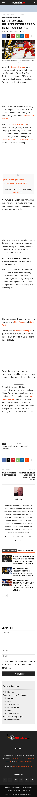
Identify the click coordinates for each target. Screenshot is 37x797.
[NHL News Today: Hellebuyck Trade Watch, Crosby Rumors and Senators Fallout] (7, 570)
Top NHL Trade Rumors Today (15, 14)
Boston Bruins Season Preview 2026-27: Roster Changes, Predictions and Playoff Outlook (23, 560)
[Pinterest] (13, 36)
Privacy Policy (16, 787)
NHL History (8, 710)
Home (3, 14)
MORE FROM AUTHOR (25, 551)
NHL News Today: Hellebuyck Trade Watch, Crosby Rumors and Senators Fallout (23, 572)
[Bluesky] (16, 541)
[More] (31, 36)
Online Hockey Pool (11, 720)
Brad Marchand (26, 140)
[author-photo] (18, 496)
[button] (3, 2)
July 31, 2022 (18, 192)
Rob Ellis (6, 31)
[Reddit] (22, 536)
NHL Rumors (8, 692)
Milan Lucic (24, 446)
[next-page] (6, 595)
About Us (7, 787)
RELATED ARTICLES (9, 551)
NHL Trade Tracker (11, 713)
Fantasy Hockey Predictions (6, 560)
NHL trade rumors (19, 124)
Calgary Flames (18, 67)
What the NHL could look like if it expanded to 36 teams (27, 476)
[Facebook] (4, 36)
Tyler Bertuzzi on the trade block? (9, 474)
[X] (8, 36)
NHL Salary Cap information (26, 758)
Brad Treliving (20, 444)
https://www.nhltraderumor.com (18, 502)
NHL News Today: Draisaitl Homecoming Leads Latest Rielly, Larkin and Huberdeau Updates (23, 585)
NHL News (5, 573)
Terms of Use (27, 787)
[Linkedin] (22, 36)
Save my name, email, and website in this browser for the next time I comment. (18, 664)
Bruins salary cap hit (23, 331)
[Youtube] (31, 536)
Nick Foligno (19, 322)
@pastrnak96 (8, 179)
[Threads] (20, 541)
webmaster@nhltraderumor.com (22, 766)
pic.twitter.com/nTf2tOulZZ (15, 183)
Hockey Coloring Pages (13, 716)
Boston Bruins (11, 444)
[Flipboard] (10, 536)
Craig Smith (16, 446)
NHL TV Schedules (11, 704)
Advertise (17, 790)
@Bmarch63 (20, 179)
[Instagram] (14, 536)
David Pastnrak (8, 140)
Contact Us (26, 790)
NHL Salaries (8, 698)
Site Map (9, 790)
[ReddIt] (27, 36)
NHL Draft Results (11, 707)
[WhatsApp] (18, 36)
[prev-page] (3, 595)
